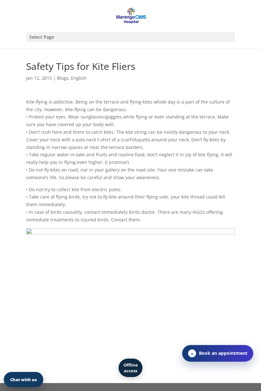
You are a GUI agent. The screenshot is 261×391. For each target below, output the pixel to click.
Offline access (130, 368)
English (79, 78)
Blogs (62, 78)
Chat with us (23, 379)
